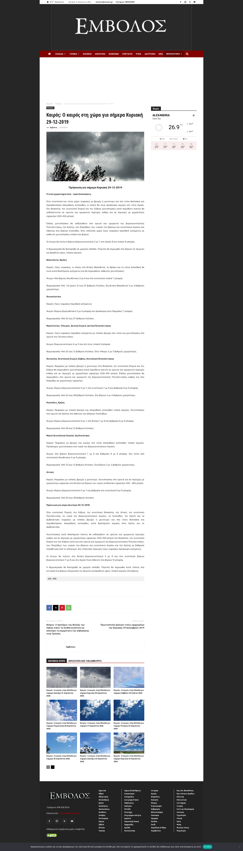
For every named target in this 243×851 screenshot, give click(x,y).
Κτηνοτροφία (156, 806)
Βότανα (102, 827)
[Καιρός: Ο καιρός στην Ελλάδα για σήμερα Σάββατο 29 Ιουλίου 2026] (129, 677)
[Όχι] (239, 846)
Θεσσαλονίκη (129, 830)
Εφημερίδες (128, 824)
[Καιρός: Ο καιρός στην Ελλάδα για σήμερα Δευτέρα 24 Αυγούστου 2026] (95, 743)
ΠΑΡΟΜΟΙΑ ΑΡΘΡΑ (56, 660)
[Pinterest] (62, 608)
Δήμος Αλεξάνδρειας (132, 790)
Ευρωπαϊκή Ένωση (131, 821)
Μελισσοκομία (157, 812)
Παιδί (153, 824)
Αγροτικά (102, 790)
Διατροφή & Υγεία (131, 799)
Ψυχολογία (181, 830)
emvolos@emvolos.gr (104, 2)
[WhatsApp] (68, 608)
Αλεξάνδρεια (104, 799)
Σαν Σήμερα (181, 803)
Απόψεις (102, 815)
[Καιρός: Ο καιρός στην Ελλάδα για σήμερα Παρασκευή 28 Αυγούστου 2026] (61, 710)
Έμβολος (53, 127)
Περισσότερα (173, 54)
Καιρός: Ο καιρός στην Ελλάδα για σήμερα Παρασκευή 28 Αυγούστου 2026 (61, 726)
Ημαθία (127, 827)
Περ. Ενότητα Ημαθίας (185, 793)
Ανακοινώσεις (104, 809)
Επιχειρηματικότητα (132, 815)
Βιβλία (101, 824)
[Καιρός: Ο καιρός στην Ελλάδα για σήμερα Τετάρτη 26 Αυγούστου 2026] (129, 710)
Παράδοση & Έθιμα (158, 827)
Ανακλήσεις (103, 806)
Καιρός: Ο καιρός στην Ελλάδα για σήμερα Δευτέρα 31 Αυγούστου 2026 (61, 693)
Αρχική (49, 103)
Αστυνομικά (103, 818)
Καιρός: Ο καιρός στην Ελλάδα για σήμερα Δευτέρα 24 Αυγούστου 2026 (95, 759)
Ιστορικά (154, 790)
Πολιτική (180, 796)
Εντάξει (207, 847)
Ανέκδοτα (102, 812)
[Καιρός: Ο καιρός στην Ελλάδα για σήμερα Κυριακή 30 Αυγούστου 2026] (95, 677)
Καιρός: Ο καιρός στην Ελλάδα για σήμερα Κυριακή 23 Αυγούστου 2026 (129, 759)
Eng (161, 54)
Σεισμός (180, 806)
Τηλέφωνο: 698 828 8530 (124, 2)
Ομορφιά (154, 818)
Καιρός (58, 103)
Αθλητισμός (103, 796)
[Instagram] (185, 2)
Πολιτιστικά (182, 799)
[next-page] (52, 767)
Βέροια (101, 821)
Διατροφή (150, 54)
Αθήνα (101, 793)
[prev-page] (48, 767)
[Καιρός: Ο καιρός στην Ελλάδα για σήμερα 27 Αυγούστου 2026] (95, 710)
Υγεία (138, 54)
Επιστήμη (128, 812)
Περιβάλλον (156, 830)
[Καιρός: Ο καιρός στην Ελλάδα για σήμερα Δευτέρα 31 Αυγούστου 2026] (61, 677)
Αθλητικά (100, 54)
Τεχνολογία (181, 815)
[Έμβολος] (121, 27)
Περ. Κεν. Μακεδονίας (185, 790)
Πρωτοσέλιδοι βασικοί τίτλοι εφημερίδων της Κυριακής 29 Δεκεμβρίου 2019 (122, 626)
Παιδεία (154, 821)
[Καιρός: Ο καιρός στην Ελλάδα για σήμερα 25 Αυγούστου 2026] (61, 743)
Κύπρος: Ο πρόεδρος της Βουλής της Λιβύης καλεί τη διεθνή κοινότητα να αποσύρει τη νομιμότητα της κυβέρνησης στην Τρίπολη (67, 629)
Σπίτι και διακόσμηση (185, 809)
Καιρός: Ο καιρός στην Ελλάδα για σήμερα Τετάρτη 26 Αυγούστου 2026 (129, 726)
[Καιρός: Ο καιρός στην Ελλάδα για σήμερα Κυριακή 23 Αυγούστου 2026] (129, 743)
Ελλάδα (59, 54)
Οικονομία (155, 815)
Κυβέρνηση (155, 809)
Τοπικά (73, 54)
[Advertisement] (121, 81)
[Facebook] (180, 2)
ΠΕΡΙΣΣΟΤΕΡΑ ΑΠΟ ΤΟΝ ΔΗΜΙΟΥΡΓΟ (85, 660)
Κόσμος (87, 54)
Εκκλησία (128, 806)
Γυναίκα (102, 830)
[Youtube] (194, 2)
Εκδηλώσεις (129, 803)
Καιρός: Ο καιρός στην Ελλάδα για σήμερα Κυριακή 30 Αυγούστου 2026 (95, 693)
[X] (190, 2)
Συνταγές (127, 54)
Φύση (179, 824)
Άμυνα (101, 803)
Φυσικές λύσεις (183, 827)
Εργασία (127, 818)
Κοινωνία (114, 54)
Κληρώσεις (155, 796)
